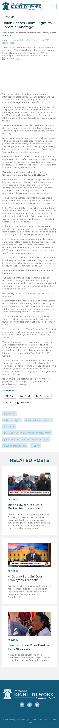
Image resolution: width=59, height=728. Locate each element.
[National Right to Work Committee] (22, 6)
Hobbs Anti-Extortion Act (38, 420)
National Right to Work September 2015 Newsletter (25, 41)
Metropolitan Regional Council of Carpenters (27, 432)
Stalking (35, 445)
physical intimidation (15, 445)
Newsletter (9, 413)
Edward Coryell (12, 420)
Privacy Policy (9, 719)
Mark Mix (9, 426)
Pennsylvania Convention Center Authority (26, 439)
